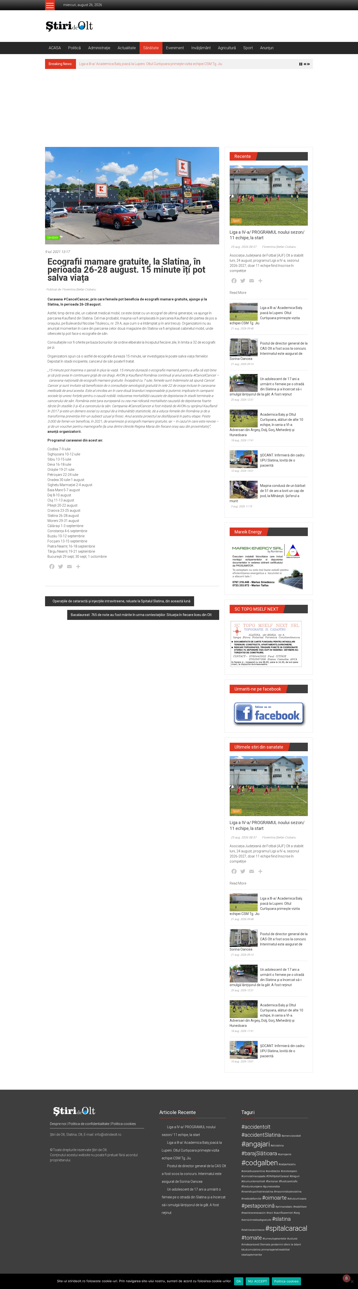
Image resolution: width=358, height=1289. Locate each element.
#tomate (251, 1238)
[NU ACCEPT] (351, 1281)
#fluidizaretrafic (288, 1181)
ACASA (55, 48)
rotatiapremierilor (251, 1254)
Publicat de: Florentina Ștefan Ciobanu (71, 289)
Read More (238, 293)
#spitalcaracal (286, 1228)
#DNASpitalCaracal (277, 1176)
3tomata (265, 1244)
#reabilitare (300, 1206)
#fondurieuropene (251, 1186)
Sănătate (151, 48)
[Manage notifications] (346, 1278)
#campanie (284, 1154)
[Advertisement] (179, 105)
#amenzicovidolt (291, 1135)
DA (238, 1281)
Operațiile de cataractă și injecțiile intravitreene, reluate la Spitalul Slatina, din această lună (121, 601)
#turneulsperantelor (274, 1238)
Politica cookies (123, 1124)
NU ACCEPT (257, 1281)
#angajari (255, 1144)
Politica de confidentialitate (88, 1124)
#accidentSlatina (261, 1135)
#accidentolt (256, 1127)
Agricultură (227, 48)
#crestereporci (289, 1171)
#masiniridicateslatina (287, 1191)
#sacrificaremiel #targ (287, 1212)
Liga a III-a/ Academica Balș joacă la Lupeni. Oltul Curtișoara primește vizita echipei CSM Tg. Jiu (192, 1150)
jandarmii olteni (280, 1244)
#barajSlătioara (259, 1153)
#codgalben (259, 1163)
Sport (248, 48)
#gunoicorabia (271, 1186)
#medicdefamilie (251, 1198)
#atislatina (277, 1145)
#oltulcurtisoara (296, 1198)
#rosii (269, 1212)
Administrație (99, 48)
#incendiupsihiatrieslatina (257, 1191)
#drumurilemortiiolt (253, 1181)
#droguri (295, 1176)
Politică (74, 48)
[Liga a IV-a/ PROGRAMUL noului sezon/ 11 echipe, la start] (269, 195)
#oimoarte (274, 1198)
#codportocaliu (287, 1164)
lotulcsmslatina (251, 1249)
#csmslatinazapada (253, 1176)
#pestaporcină (258, 1206)
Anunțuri (266, 48)
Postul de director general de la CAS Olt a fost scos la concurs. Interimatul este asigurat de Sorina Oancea (159, 64)
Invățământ (201, 48)
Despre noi (58, 1124)
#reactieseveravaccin (253, 1212)
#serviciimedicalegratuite (256, 1220)
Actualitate (127, 48)
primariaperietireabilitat (275, 1249)
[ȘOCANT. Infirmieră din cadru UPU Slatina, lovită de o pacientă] (244, 459)
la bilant (296, 1244)
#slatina (281, 1219)
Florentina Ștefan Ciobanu (279, 247)
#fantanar (272, 1181)
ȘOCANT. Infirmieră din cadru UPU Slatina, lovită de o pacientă (282, 460)
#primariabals (283, 1206)
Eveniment (175, 48)
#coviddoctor (273, 1171)
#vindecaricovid (250, 1244)
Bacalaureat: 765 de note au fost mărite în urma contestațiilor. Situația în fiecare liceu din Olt (141, 615)
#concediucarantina (253, 1171)
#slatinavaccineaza (252, 1229)
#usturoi (292, 1238)
